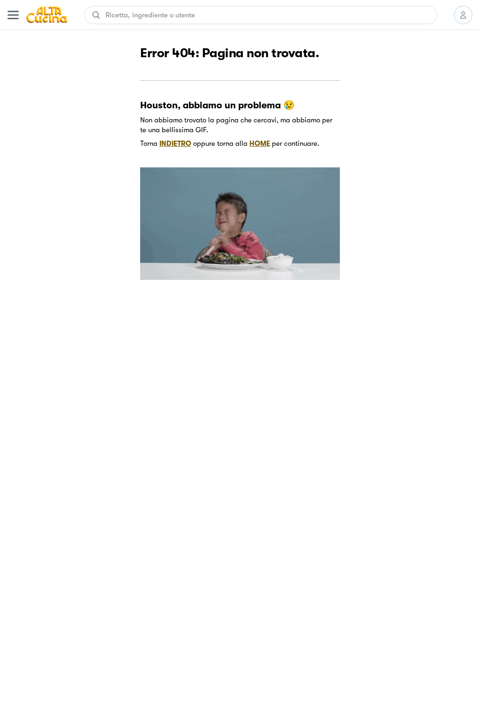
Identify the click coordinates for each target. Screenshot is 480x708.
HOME (259, 143)
